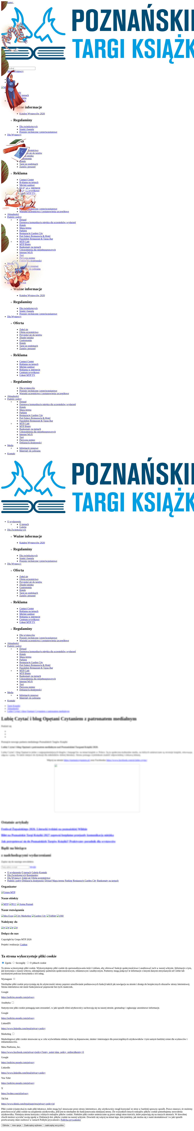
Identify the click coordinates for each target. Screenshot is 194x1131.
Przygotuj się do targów (30, 335)
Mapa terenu (25, 410)
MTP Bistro (25, 426)
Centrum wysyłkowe (29, 372)
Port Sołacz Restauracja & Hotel (34, 418)
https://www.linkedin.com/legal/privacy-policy (23, 1028)
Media (10, 445)
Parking (23, 412)
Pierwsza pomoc (27, 440)
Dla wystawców (27, 388)
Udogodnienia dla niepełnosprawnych (37, 431)
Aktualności (13, 396)
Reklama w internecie (29, 369)
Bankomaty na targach (30, 429)
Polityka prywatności (71, 1120)
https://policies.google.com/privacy (17, 997)
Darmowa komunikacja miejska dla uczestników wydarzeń (47, 404)
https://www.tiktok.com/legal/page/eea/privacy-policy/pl (28, 1103)
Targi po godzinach (28, 346)
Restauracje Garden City (31, 415)
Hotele (22, 343)
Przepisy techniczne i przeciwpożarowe (38, 313)
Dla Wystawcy (14, 316)
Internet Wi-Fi (26, 434)
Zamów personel (27, 348)
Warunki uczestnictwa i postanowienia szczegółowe (44, 393)
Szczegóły (20, 963)
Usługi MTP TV (27, 375)
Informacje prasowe (28, 448)
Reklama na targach (28, 364)
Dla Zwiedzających (16, 529)
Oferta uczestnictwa (28, 332)
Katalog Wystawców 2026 (32, 295)
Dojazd (22, 401)
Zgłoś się (23, 329)
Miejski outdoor (27, 367)
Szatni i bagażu (26, 311)
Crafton (23, 944)
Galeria (22, 527)
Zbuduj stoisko (26, 337)
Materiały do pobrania (29, 451)
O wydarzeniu (14, 521)
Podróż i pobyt (14, 399)
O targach (24, 524)
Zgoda (8, 963)
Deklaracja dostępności (30, 442)
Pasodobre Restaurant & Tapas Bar (36, 420)
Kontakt (11, 453)
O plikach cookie (38, 963)
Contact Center (26, 361)
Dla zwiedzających (28, 308)
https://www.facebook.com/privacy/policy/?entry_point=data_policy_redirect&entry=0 (42, 1052)
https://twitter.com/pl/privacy (14, 1093)
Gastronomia (25, 340)
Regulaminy (32, 875)
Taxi (21, 437)
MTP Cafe (24, 423)
